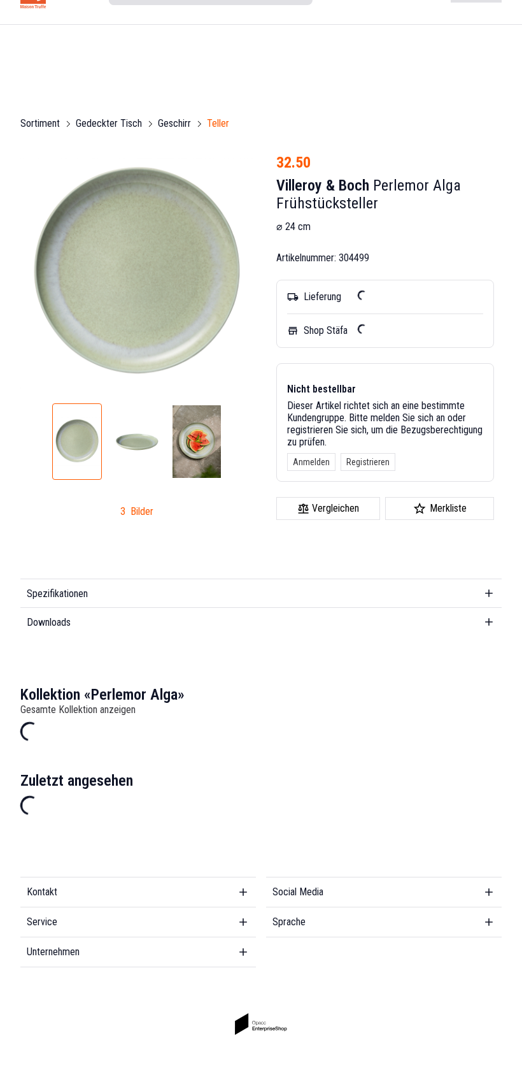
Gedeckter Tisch (109, 123)
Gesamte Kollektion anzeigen (78, 710)
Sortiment (40, 123)
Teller (218, 123)
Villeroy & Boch (322, 185)
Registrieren (368, 462)
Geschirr (174, 123)
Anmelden (311, 462)
